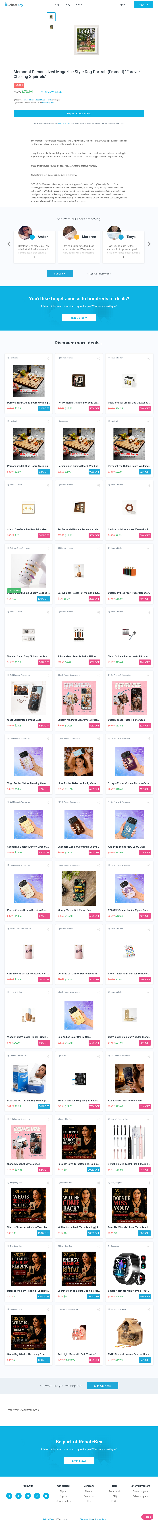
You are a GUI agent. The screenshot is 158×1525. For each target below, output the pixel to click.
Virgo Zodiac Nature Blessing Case (26, 783)
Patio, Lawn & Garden (119, 1309)
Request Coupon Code (79, 113)
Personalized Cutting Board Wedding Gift (29, 402)
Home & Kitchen (66, 358)
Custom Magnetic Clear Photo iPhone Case (81, 719)
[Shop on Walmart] (60, 1406)
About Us (80, 4)
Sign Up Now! (79, 317)
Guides (114, 1501)
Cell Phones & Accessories (20, 675)
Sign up (63, 1491)
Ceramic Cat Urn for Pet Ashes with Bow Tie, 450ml (35, 973)
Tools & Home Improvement (20, 929)
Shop (57, 4)
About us (89, 1491)
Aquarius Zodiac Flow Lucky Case (126, 846)
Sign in (63, 1496)
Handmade (14, 358)
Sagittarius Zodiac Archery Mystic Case (29, 846)
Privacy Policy (101, 1519)
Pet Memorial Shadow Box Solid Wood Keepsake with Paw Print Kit (95, 402)
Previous (9, 244)
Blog (89, 1501)
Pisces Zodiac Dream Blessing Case (27, 910)
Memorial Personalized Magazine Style (37, 100)
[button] (48, 358)
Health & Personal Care (18, 1056)
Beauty (63, 1056)
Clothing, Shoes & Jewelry (20, 548)
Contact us (89, 1496)
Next (149, 244)
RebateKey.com (64, 123)
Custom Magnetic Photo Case (23, 1164)
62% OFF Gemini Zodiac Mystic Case (128, 910)
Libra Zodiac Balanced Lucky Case (77, 783)
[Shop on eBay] (134, 1406)
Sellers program (140, 1496)
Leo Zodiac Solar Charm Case (74, 1037)
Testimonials (115, 1491)
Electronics (115, 1246)
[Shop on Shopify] (120, 1418)
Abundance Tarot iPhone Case (125, 1100)
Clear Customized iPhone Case (24, 719)
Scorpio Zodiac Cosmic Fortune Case (128, 783)
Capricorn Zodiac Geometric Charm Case (80, 846)
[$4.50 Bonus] (28, 571)
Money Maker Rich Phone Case (75, 910)
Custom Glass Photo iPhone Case (126, 719)
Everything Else (48, 103)
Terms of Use (86, 1519)
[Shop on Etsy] (74, 1418)
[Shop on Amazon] (97, 1406)
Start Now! (60, 273)
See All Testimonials (100, 273)
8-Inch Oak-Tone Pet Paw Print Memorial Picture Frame (38, 529)
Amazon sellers (63, 1501)
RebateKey (48, 1519)
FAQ (68, 4)
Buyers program (140, 1491)
